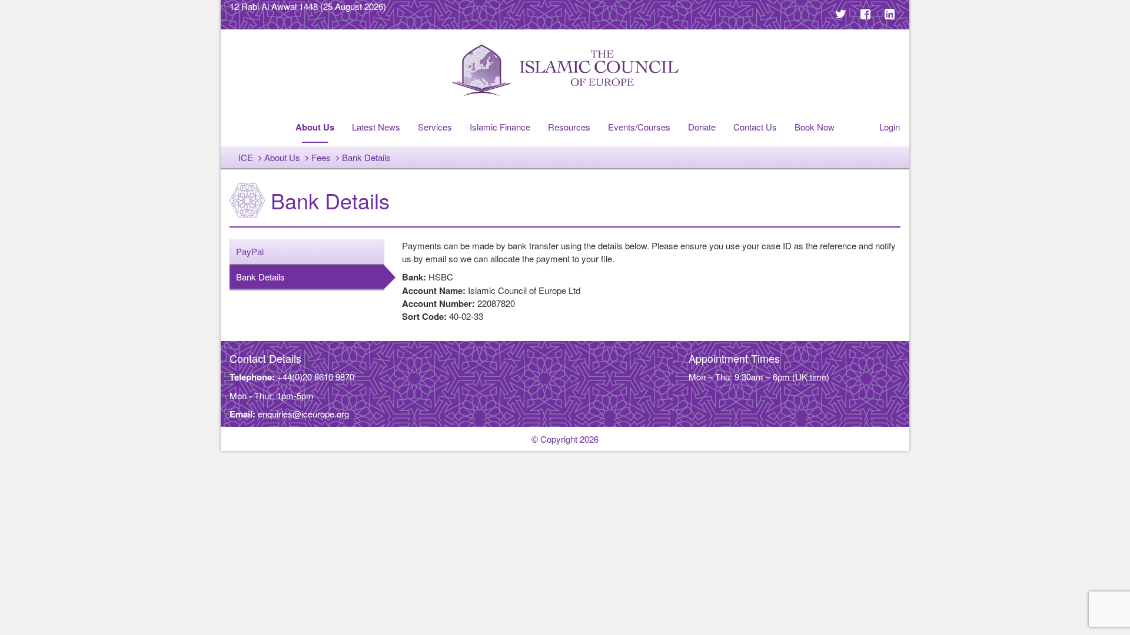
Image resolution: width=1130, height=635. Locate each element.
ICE (245, 157)
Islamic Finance (500, 127)
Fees (321, 157)
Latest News (376, 127)
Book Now (815, 127)
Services (435, 127)
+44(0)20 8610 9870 (315, 376)
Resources (569, 127)
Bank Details (260, 276)
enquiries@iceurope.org (303, 413)
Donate (702, 127)
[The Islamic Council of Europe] (565, 70)
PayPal (250, 251)
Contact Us (755, 127)
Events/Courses (639, 127)
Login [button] (889, 127)
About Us (314, 127)
